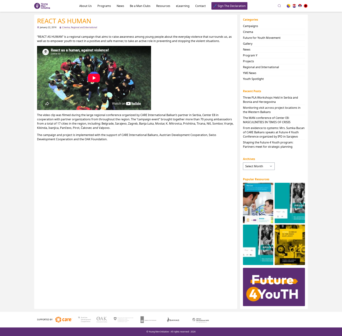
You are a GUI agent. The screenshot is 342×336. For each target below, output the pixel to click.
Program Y (250, 55)
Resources (163, 6)
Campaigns (250, 26)
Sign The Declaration (232, 6)
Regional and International (84, 27)
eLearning (183, 6)
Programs (104, 6)
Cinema (66, 27)
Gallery (247, 44)
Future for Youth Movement (262, 38)
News (120, 6)
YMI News (249, 73)
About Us (85, 6)
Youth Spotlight (253, 79)
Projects (248, 61)
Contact (200, 6)
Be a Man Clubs (140, 6)
